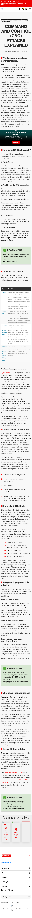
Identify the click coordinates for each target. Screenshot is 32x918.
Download (15, 142)
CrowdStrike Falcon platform (13, 773)
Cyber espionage (6, 373)
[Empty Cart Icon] (26, 9)
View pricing (25, 855)
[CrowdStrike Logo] (2, 9)
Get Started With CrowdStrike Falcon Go (13, 808)
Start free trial (5, 855)
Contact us (15, 855)
